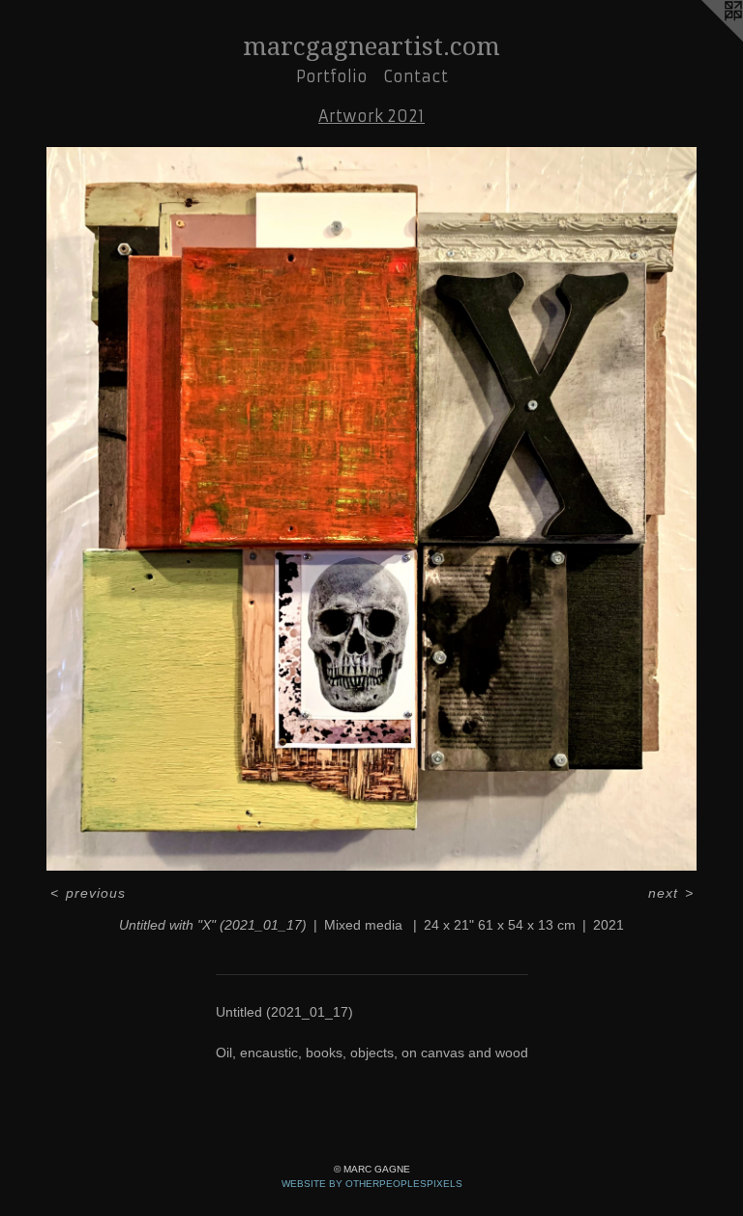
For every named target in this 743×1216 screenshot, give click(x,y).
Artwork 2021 (371, 116)
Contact (415, 76)
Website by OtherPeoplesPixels (372, 1183)
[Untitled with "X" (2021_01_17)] (371, 509)
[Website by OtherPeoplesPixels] (704, 38)
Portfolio (332, 76)
